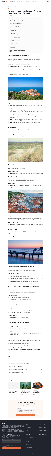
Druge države (46, 430)
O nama (27, 426)
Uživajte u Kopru (12, 27)
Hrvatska (45, 424)
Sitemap (41, 453)
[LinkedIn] (42, 434)
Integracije (28, 438)
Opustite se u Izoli (12, 30)
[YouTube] (45, 434)
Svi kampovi (28, 424)
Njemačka (40, 427)
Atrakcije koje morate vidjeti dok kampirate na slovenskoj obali (20, 41)
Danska (40, 426)
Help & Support (28, 431)
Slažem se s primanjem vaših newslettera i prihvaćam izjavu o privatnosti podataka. (26, 412)
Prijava (48, 1)
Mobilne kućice (27, 1)
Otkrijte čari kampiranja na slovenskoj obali (16, 20)
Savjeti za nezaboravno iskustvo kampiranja (17, 50)
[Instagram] (40, 434)
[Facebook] (39, 434)
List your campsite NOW (30, 437)
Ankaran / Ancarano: (14, 43)
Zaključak (11, 51)
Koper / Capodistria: (13, 44)
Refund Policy (28, 443)
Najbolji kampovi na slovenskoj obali (15, 23)
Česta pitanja (28, 427)
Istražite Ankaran (12, 24)
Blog (10, 6)
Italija (45, 427)
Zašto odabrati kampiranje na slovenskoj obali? (17, 22)
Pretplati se (25, 415)
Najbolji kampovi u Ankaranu (15, 26)
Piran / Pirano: (12, 47)
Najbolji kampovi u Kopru (14, 29)
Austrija (40, 424)
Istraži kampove (12, 1)
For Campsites (37, 1)
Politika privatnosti (29, 447)
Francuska (46, 426)
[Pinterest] (43, 434)
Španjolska (40, 430)
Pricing (27, 440)
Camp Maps (28, 441)
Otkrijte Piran (12, 33)
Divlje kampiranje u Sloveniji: (15, 40)
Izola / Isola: (12, 46)
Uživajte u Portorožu (13, 36)
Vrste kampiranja (19, 1)
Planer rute (32, 1)
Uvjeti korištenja (28, 445)
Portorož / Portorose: (14, 48)
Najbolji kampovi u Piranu (14, 34)
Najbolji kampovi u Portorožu (15, 37)
